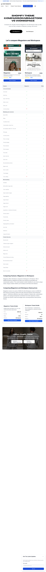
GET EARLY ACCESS (28, 6)
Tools (6, 6)
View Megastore (16, 31)
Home (2, 6)
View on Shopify (12, 80)
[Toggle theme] (35, 6)
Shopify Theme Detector (16, 6)
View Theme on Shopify (12, 320)
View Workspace (29, 31)
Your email (25, 563)
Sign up (33, 568)
